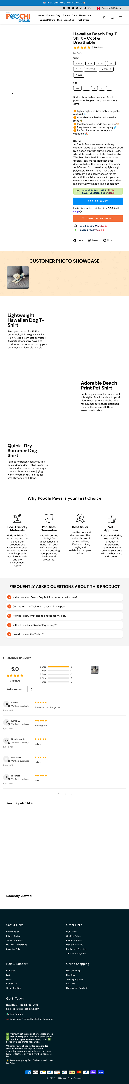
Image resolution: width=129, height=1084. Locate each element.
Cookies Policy (73, 936)
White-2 (91, 69)
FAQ (8, 975)
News (9, 979)
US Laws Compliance (16, 944)
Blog (59, 19)
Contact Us (11, 983)
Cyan (101, 63)
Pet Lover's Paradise (76, 949)
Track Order (82, 19)
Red (111, 63)
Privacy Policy (13, 936)
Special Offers (47, 19)
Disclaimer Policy (74, 944)
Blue (78, 69)
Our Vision (71, 931)
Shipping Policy (14, 949)
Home (41, 15)
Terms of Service (14, 940)
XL (86, 88)
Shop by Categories (76, 953)
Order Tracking (13, 988)
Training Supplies (74, 979)
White (79, 63)
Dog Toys (70, 975)
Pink (90, 63)
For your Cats (69, 15)
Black (79, 75)
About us (69, 19)
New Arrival (85, 15)
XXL (77, 88)
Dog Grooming (73, 970)
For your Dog (53, 15)
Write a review (14, 689)
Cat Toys (70, 983)
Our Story (11, 970)
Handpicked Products (77, 988)
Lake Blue (106, 69)
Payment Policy (74, 940)
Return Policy (13, 931)
